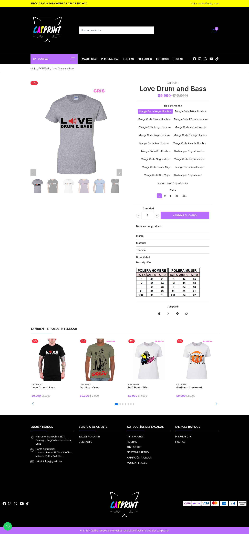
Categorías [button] (40, 58)
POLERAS (128, 59)
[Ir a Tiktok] (217, 59)
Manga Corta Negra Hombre (155, 111)
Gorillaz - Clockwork (189, 387)
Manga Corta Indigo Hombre (155, 127)
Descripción (143, 262)
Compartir (173, 306)
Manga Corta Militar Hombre (190, 111)
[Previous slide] (33, 173)
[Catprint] (47, 30)
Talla (173, 190)
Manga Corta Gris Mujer (157, 175)
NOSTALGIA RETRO (138, 452)
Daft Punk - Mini (138, 387)
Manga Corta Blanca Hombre (154, 119)
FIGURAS (177, 59)
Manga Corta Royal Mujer (189, 167)
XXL (184, 195)
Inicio (33, 68)
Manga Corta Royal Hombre (154, 135)
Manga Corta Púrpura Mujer (189, 159)
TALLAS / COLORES (89, 436)
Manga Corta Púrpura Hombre (191, 119)
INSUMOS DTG (183, 436)
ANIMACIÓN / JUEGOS (139, 457)
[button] (32, 403)
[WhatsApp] (205, 59)
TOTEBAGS (162, 59)
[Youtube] (211, 59)
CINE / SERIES (134, 447)
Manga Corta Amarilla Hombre (189, 143)
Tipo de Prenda (173, 105)
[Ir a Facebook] (194, 59)
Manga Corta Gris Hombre (155, 151)
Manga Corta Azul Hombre (154, 143)
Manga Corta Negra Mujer (155, 159)
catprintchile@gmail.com (49, 461)
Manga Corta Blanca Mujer (156, 167)
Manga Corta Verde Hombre (190, 127)
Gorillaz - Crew (89, 387)
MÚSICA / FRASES (137, 462)
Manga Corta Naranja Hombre (190, 135)
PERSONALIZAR (110, 59)
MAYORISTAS (90, 59)
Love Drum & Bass (43, 387)
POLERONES (145, 59)
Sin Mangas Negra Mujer (188, 175)
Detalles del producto (149, 226)
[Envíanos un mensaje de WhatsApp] (7, 526)
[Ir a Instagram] (199, 59)
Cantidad (148, 208)
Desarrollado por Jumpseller (153, 530)
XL (176, 195)
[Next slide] (119, 173)
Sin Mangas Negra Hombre (189, 151)
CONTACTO (85, 441)
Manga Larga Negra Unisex (173, 183)
